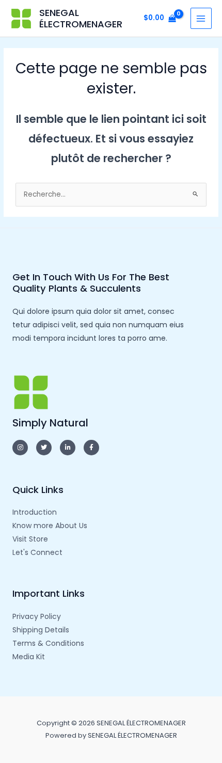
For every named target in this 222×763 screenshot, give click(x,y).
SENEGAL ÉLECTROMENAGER (80, 18)
